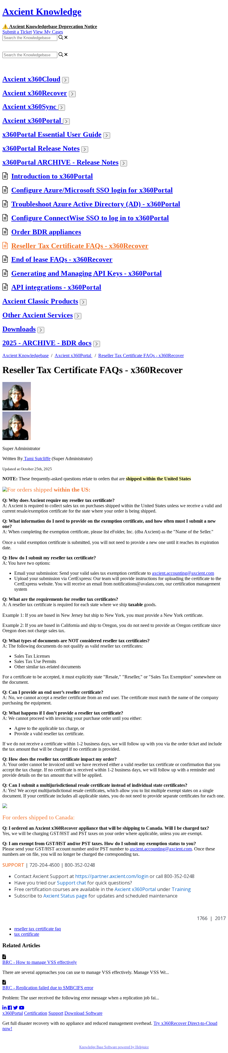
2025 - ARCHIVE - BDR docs (46, 343)
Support (55, 1013)
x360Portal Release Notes (41, 148)
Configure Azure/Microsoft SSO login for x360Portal (92, 190)
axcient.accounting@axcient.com (183, 573)
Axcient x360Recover (34, 93)
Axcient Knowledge (41, 11)
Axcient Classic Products (40, 301)
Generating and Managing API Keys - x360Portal (86, 273)
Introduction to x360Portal (52, 176)
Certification (35, 1013)
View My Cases (48, 31)
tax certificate (26, 934)
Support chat (71, 882)
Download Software (83, 1013)
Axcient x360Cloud (31, 79)
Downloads (19, 329)
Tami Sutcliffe (36, 458)
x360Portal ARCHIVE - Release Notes (60, 162)
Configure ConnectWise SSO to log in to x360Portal (90, 218)
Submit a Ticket (17, 31)
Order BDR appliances (46, 232)
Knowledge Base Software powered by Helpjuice (114, 1047)
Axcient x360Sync (30, 106)
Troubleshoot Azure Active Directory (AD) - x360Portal (95, 204)
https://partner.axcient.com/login (111, 876)
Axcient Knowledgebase (25, 355)
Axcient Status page (65, 896)
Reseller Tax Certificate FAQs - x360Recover (79, 246)
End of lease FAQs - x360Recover (62, 259)
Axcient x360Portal (32, 120)
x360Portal (12, 1013)
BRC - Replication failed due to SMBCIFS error (47, 987)
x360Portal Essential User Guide (52, 134)
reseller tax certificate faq (37, 928)
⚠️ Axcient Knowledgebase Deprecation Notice (49, 26)
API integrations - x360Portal (56, 287)
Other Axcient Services (37, 315)
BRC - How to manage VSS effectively (39, 962)
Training (181, 889)
